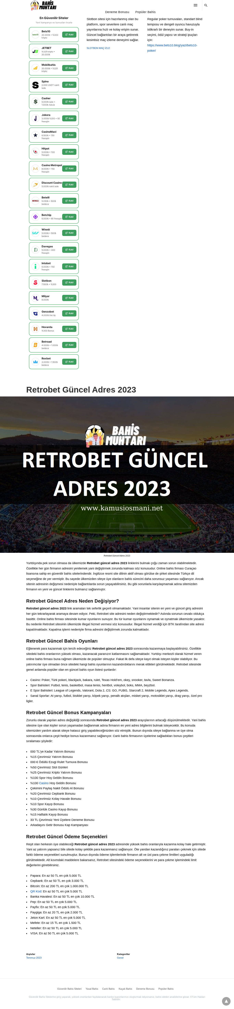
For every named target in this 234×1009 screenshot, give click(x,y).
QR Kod (35, 891)
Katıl (71, 34)
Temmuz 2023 (34, 957)
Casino (44, 783)
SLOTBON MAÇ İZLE (98, 48)
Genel (120, 957)
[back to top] (226, 1001)
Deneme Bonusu (117, 12)
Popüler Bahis (145, 12)
